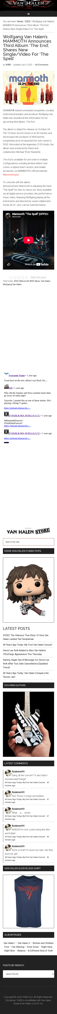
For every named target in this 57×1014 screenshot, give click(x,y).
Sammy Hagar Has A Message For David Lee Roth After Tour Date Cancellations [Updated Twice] (26, 664)
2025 (16, 281)
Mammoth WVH (26, 281)
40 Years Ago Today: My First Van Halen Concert (27, 644)
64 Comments (41, 65)
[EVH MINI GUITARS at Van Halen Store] (28, 756)
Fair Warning (18, 947)
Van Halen (45, 281)
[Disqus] (28, 406)
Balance (21, 950)
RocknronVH (18, 771)
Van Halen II (24, 943)
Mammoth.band (11, 174)
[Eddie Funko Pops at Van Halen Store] (28, 621)
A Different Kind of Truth (40, 950)
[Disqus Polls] (28, 330)
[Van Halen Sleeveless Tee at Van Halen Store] (28, 927)
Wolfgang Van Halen (12, 284)
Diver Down (33, 947)
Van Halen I (9, 943)
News (37, 281)
